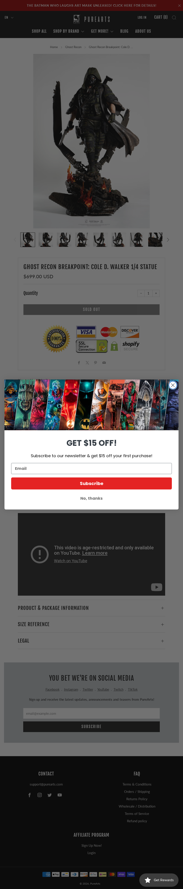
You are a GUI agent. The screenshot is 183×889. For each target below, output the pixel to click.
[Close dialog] (173, 385)
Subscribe (91, 483)
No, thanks (91, 498)
